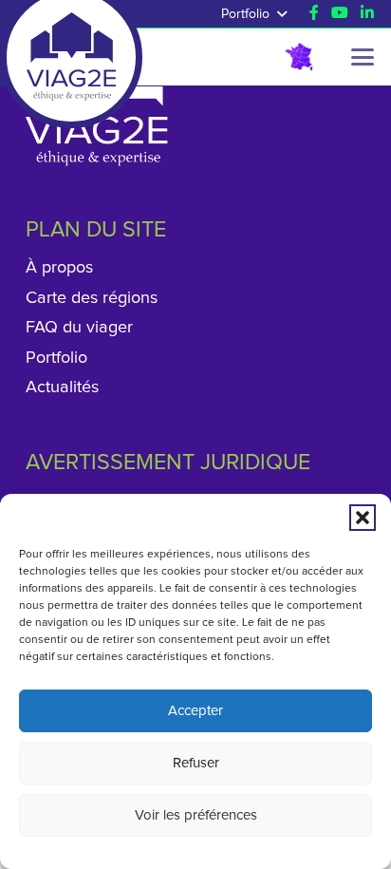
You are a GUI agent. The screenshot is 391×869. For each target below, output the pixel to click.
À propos (59, 267)
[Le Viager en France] (299, 57)
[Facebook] (314, 12)
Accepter (195, 711)
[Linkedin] (367, 12)
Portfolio (56, 358)
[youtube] (339, 12)
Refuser (196, 763)
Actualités (62, 387)
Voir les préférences (196, 815)
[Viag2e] (71, 40)
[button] (362, 517)
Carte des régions (92, 298)
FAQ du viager (79, 327)
